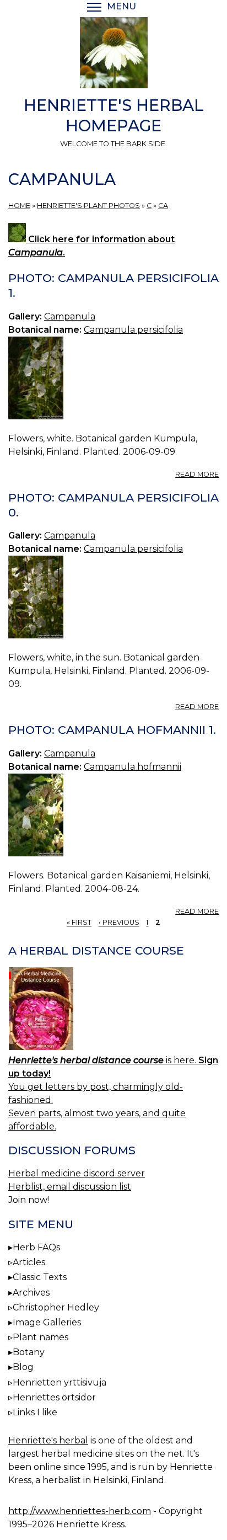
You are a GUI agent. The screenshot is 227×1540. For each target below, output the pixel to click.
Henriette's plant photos (88, 205)
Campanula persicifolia (133, 329)
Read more (197, 474)
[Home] (113, 54)
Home (19, 205)
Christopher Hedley (56, 1307)
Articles (29, 1262)
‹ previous (119, 923)
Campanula (69, 316)
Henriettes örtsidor (54, 1397)
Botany (29, 1352)
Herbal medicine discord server (76, 1173)
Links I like (35, 1412)
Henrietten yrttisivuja (59, 1382)
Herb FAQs (36, 1247)
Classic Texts (40, 1277)
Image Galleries (47, 1322)
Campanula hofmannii (132, 766)
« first (79, 923)
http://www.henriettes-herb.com (79, 1511)
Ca (163, 205)
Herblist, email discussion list (69, 1186)
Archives (31, 1292)
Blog (23, 1367)
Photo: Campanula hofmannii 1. (112, 730)
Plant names (40, 1337)
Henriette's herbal (48, 1440)
